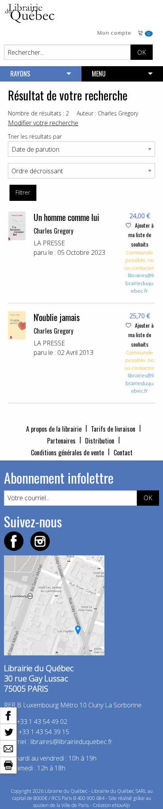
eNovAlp (121, 805)
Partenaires (61, 440)
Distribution (99, 440)
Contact (123, 452)
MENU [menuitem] (99, 73)
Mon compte (114, 33)
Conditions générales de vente (67, 452)
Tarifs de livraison (113, 429)
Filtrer (22, 192)
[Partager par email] (8, 748)
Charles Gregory (53, 231)
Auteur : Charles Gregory (107, 113)
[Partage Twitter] (8, 731)
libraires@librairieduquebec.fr (139, 283)
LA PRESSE (49, 243)
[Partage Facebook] (8, 715)
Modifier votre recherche (43, 123)
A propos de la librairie (54, 429)
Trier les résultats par (35, 136)
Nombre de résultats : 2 (38, 113)
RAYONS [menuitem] (20, 73)
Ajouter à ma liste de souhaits (141, 234)
